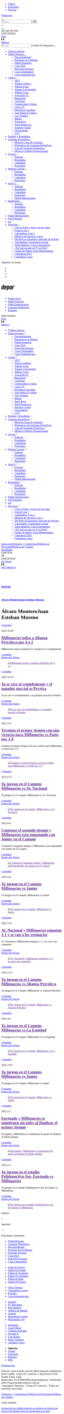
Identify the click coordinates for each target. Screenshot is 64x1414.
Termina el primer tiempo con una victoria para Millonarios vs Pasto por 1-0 (30, 734)
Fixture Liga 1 (21, 230)
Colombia (6, 625)
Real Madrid (14, 1307)
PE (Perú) (6, 561)
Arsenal (12, 1313)
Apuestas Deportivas (18, 139)
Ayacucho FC (21, 95)
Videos (11, 4)
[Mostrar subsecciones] (25, 55)
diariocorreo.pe (21, 1411)
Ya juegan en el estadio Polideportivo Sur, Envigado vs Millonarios (27, 1176)
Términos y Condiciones (25, 544)
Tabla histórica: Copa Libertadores (32, 245)
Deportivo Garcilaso (24, 110)
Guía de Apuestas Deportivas (29, 148)
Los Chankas (21, 116)
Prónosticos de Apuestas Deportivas (33, 145)
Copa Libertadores (24, 71)
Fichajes (12, 9)
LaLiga (11, 154)
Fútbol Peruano (16, 54)
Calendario (20, 162)
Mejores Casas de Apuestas (28, 142)
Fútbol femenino (23, 63)
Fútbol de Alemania (18, 1276)
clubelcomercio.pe (25, 1408)
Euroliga (12, 1293)
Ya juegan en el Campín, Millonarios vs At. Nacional (24, 786)
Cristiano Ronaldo (17, 1330)
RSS (10, 1360)
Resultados (20, 160)
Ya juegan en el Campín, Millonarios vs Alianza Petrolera (28, 981)
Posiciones (19, 165)
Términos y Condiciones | (14, 1394)
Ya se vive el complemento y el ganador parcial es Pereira (26, 686)
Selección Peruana (23, 69)
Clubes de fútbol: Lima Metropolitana (33, 251)
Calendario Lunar (23, 256)
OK (34, 21)
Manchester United (18, 1316)
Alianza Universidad (25, 89)
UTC (17, 133)
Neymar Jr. (13, 1333)
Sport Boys (20, 121)
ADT (17, 80)
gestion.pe (41, 1408)
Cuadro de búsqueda (42, 45)
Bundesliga (14, 201)
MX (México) (8, 567)
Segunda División (17, 1253)
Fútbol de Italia (15, 1279)
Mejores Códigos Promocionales (31, 151)
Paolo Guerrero (16, 1339)
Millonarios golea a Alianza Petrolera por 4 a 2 (24, 640)
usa (9, 221)
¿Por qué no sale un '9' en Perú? (30, 248)
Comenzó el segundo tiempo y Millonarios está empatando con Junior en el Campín (28, 834)
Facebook (13, 1354)
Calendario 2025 (23, 254)
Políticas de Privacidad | (40, 1394)
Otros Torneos (15, 1287)
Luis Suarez (14, 1336)
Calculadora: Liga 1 (24, 233)
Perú (3, 36)
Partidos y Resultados (19, 136)
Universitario (21, 130)
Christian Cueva (16, 1342)
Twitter (11, 1351)
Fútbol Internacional (24, 198)
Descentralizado (22, 57)
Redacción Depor (10, 657)
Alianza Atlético (22, 83)
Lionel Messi (14, 1328)
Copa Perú (19, 66)
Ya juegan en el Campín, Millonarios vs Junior (21, 886)
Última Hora (14, 298)
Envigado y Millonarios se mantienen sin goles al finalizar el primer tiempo (29, 1122)
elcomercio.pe (8, 1408)
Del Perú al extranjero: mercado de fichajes (36, 239)
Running (12, 310)
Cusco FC (19, 107)
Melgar (18, 118)
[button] (32, 555)
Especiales (13, 7)
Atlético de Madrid (17, 1310)
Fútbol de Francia (17, 1282)
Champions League (18, 1290)
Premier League (16, 168)
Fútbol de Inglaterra (18, 1273)
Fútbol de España (17, 1270)
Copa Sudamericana (24, 74)
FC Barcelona (15, 1304)
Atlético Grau (21, 92)
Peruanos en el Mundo (26, 60)
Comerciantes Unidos (25, 104)
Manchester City (16, 1319)
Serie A (12, 183)
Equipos (12, 1301)
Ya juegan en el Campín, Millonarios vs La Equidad (23, 1027)
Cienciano (19, 101)
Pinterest (12, 1357)
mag (48, 1411)
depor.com (6, 544)
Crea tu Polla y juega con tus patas (32, 227)
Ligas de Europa (16, 1267)
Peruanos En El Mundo (20, 1250)
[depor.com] (7, 293)
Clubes (11, 77)
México (5, 42)
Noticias (18, 157)
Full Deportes (15, 218)
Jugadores (13, 1325)
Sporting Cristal (22, 127)
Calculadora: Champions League (31, 242)
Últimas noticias (16, 51)
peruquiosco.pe (37, 1411)
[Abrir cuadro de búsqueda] (2, 19)
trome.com (6, 1411)
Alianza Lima (21, 86)
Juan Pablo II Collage (25, 113)
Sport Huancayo (22, 124)
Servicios (12, 224)
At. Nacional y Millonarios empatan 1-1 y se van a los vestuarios (31, 932)
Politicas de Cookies (22, 547)
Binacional (20, 98)
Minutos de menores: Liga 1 (28, 236)
